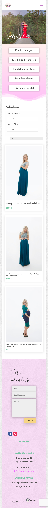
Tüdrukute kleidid (24, 88)
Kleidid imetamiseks (24, 69)
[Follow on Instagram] (15, 434)
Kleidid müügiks (24, 50)
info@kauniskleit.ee (24, 471)
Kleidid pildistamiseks (24, 60)
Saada (30, 420)
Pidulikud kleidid (24, 78)
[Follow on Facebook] (10, 434)
